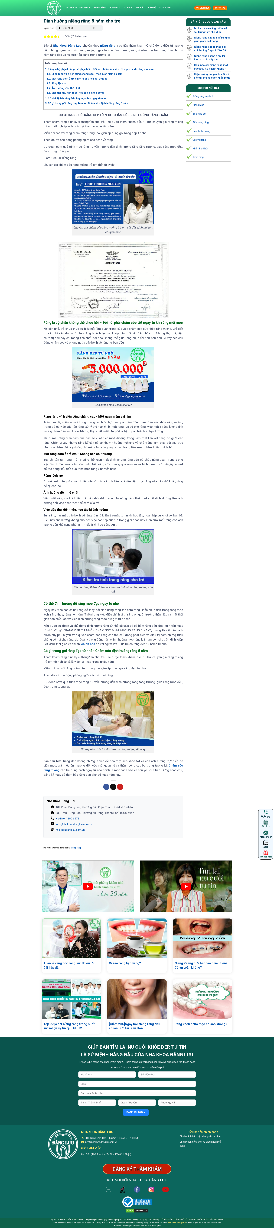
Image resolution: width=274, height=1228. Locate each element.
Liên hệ (152, 8)
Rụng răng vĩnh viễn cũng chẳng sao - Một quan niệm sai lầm (84, 73)
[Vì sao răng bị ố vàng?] (136, 938)
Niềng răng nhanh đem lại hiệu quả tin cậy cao (209, 57)
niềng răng (107, 45)
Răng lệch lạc (57, 83)
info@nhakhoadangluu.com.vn (74, 824)
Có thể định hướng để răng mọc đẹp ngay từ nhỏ (75, 98)
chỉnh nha (88, 644)
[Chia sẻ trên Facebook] (106, 787)
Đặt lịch (265, 826)
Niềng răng (100, 8)
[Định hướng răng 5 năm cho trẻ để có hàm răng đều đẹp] (54, 8)
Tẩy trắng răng (200, 122)
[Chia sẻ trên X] (113, 787)
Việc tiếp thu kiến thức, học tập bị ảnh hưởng (75, 92)
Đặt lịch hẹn (202, 8)
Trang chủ (71, 8)
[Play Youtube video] (88, 886)
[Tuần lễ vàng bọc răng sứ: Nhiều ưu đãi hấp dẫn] (71, 938)
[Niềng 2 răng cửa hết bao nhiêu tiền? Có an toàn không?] (202, 938)
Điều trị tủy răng (201, 131)
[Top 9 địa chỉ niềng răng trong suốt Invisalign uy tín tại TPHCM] (71, 999)
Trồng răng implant (202, 96)
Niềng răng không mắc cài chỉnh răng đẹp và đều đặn (210, 48)
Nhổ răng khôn (200, 148)
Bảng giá (115, 8)
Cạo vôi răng (199, 139)
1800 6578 (67, 818)
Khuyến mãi (266, 856)
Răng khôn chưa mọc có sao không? (201, 1024)
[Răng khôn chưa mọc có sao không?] (202, 999)
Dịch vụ (128, 8)
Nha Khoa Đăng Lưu (67, 45)
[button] (191, 8)
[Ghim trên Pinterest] (120, 787)
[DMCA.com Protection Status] (137, 1210)
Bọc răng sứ (199, 113)
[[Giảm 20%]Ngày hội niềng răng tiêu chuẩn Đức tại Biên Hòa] (136, 999)
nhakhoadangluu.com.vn (70, 829)
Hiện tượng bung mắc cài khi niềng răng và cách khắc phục (212, 76)
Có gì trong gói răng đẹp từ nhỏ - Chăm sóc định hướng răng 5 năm (86, 103)
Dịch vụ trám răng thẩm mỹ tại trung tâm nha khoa (210, 30)
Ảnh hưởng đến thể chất (63, 88)
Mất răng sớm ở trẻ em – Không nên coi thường (77, 78)
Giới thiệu (84, 8)
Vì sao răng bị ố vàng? (125, 963)
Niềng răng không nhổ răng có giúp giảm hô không (212, 39)
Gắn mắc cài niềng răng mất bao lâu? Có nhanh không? (211, 67)
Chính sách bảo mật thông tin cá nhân (200, 1136)
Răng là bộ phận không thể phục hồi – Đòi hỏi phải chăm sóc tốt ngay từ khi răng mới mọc (99, 69)
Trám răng (198, 157)
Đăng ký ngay (135, 1112)
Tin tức (140, 8)
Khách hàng (164, 8)
